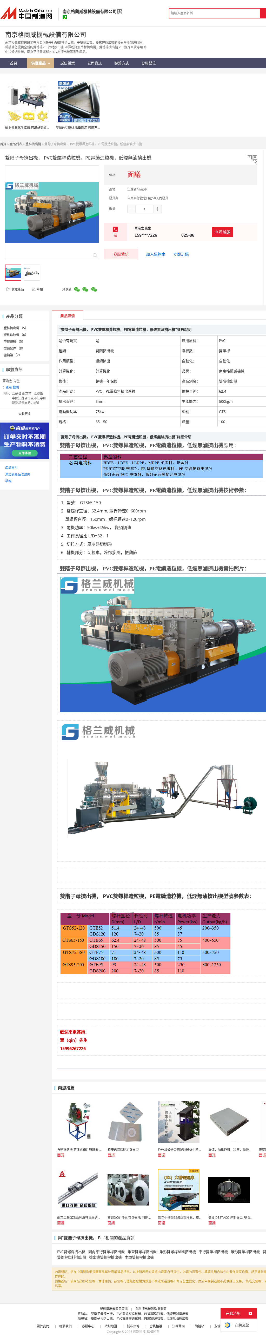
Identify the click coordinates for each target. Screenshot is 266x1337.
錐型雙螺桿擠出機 (142, 1251)
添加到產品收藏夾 (17, 474)
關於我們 (43, 1326)
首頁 (3, 144)
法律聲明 (178, 1326)
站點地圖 (110, 1326)
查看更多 (24, 414)
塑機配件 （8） (14, 348)
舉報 (40, 289)
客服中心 (88, 1326)
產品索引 (11, 467)
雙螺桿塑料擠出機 (71, 1257)
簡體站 (199, 1326)
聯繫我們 (65, 1326)
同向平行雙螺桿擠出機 (106, 1251)
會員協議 (156, 1326)
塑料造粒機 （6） (16, 335)
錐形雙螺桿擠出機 (245, 1251)
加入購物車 (155, 254)
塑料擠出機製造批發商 (151, 1309)
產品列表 (16, 144)
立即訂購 (181, 254)
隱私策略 (133, 1326)
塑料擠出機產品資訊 (114, 1309)
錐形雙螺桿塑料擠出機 (177, 1251)
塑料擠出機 (33, 144)
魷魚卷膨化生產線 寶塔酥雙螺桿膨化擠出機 (35, 128)
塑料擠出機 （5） (16, 328)
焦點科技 (139, 1331)
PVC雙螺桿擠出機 (71, 1251)
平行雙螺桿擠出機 (213, 1251)
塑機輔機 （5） (14, 341)
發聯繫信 (121, 254)
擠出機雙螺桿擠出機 (105, 1257)
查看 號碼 (12, 387)
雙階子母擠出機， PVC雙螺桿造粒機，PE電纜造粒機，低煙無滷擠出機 (139, 1314)
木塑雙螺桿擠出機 (139, 1257)
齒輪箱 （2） (13, 355)
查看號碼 (222, 232)
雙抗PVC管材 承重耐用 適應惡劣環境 (81, 128)
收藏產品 (17, 289)
